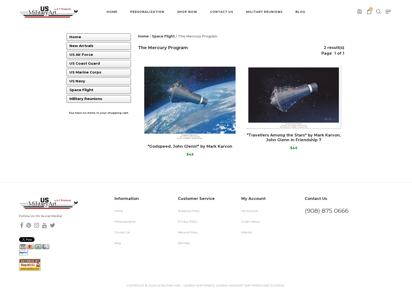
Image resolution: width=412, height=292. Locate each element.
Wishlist (246, 232)
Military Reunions (264, 12)
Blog (300, 12)
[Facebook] (21, 225)
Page (326, 53)
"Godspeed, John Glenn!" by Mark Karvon (190, 146)
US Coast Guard (84, 63)
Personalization (147, 12)
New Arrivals (81, 45)
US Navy (77, 81)
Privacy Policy (187, 221)
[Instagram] (36, 225)
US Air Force (81, 54)
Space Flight (81, 90)
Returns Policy (188, 232)
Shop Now (187, 12)
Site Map (184, 243)
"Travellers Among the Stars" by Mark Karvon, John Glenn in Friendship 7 (294, 137)
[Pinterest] (28, 225)
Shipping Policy (189, 211)
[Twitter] (52, 225)
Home (112, 12)
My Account (249, 211)
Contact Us (221, 12)
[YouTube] (44, 225)
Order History (250, 221)
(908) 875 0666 (327, 210)
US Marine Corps (85, 72)
